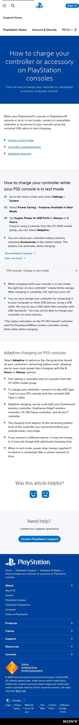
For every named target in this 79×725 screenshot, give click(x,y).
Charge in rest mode (21, 140)
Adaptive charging (19, 153)
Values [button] (9, 631)
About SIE (10, 590)
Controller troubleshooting (24, 147)
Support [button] (10, 638)
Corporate (10, 609)
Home (8, 570)
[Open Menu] (4, 5)
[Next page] (75, 30)
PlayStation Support (26, 570)
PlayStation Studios (15, 600)
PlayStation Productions (17, 604)
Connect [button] (10, 654)
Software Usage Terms (64, 708)
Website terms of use (29, 708)
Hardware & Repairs (50, 570)
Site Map (42, 706)
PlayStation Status (15, 29)
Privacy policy (17, 706)
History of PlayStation (16, 614)
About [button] (9, 585)
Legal (8, 705)
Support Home (12, 17)
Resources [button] (12, 646)
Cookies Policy (52, 706)
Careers (9, 595)
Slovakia (16, 700)
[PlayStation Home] (39, 6)
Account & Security (44, 29)
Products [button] (11, 623)
